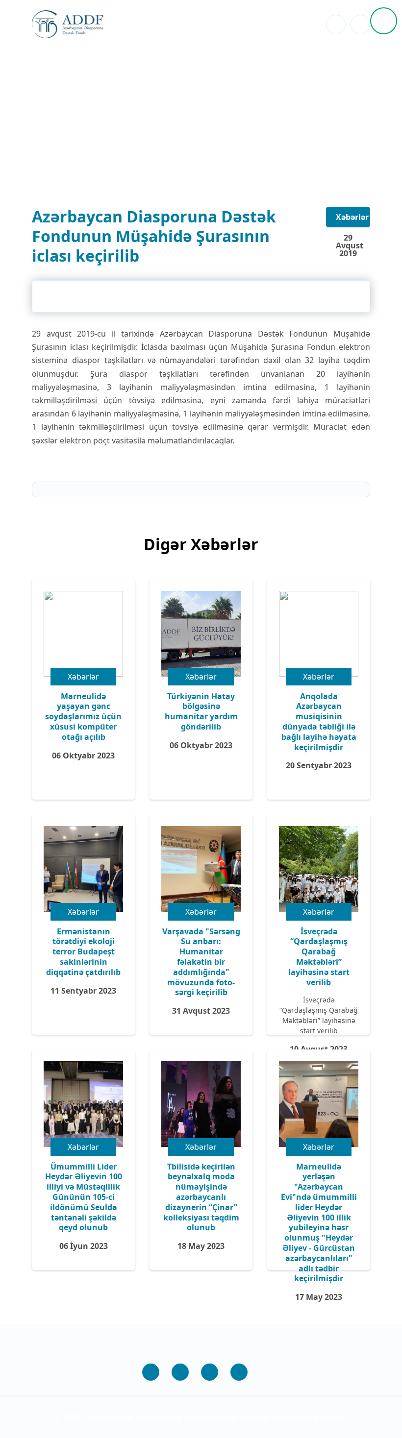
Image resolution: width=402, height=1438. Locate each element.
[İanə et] (383, 20)
